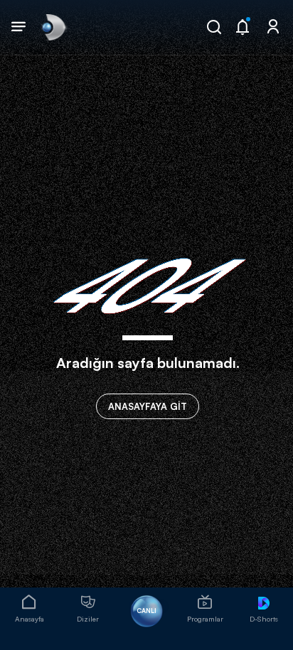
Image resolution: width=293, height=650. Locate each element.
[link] (53, 27)
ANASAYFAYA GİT (147, 406)
